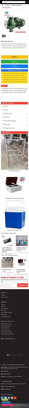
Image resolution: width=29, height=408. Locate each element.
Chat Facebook (6, 402)
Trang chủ (2, 5)
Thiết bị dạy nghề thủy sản (16, 5)
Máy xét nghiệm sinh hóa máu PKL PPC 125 (21, 271)
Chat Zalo (5, 399)
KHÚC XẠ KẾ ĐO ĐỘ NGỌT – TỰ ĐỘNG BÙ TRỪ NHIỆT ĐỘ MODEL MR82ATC (7, 249)
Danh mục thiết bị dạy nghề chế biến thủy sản (21, 249)
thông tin (4, 85)
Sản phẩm (7, 5)
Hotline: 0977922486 (8, 405)
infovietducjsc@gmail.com (9, 386)
